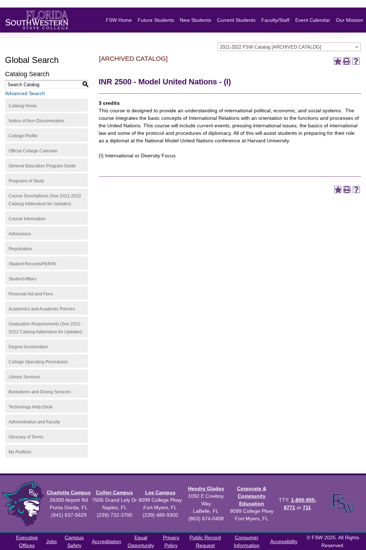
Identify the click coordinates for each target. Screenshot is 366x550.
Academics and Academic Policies (42, 308)
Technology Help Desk (31, 406)
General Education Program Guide (42, 165)
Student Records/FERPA (32, 263)
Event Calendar (312, 20)
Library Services (24, 376)
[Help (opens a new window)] (356, 61)
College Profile (23, 135)
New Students (195, 20)
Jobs (51, 541)
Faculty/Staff (275, 20)
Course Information (27, 218)
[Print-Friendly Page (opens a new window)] (346, 61)
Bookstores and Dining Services (40, 391)
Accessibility (283, 541)
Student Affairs (22, 278)
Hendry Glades (206, 488)
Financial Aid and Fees (31, 293)
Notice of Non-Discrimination (36, 120)
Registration (20, 248)
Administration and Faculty (34, 421)
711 (307, 507)
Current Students (236, 20)
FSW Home (119, 20)
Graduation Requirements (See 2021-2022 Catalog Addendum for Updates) (45, 327)
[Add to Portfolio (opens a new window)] (337, 61)
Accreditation (106, 541)
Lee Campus (160, 492)
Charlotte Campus (69, 492)
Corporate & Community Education (251, 496)
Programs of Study (26, 180)
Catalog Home (23, 105)
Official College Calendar (33, 150)
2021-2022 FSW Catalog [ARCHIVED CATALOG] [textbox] (270, 47)
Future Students (156, 20)
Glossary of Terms (26, 436)
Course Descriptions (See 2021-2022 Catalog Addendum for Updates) (45, 199)
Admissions (20, 233)
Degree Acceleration (28, 346)
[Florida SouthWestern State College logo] (37, 20)
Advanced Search (25, 93)
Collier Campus (114, 492)
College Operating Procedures (38, 361)
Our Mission (349, 20)
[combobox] (289, 47)
